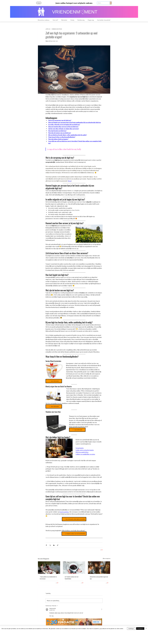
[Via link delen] (57, 545)
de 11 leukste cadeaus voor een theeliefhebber (71, 578)
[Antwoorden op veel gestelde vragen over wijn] (99, 567)
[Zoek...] (111, 3)
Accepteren (140, 628)
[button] (55, 20)
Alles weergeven (106, 558)
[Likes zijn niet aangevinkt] (50, 616)
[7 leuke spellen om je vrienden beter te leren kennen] (49, 567)
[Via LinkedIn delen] (54, 545)
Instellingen (131, 628)
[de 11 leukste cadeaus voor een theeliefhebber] (74, 567)
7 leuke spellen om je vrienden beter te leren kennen (48, 578)
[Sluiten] (146, 628)
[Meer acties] (102, 609)
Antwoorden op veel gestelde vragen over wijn (99, 578)
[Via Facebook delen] (46, 545)
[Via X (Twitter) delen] (50, 545)
